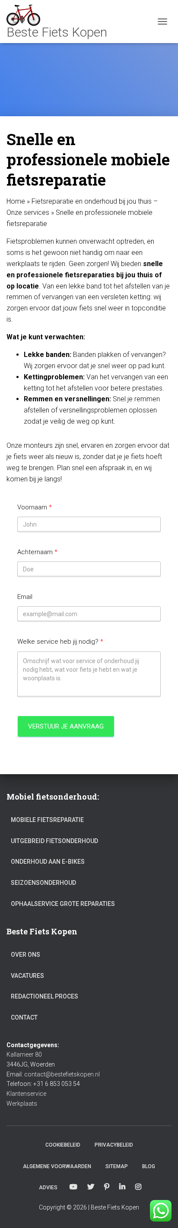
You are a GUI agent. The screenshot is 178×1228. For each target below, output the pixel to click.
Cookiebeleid (62, 1145)
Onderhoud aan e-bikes (48, 861)
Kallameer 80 (24, 1054)
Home (15, 201)
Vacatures (27, 975)
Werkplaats (21, 1103)
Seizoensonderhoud (43, 882)
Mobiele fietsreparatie (47, 819)
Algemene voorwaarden (57, 1166)
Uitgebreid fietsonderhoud (54, 840)
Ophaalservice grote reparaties (63, 903)
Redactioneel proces (44, 996)
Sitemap (116, 1166)
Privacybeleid (114, 1145)
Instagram (138, 1187)
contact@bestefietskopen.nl (62, 1074)
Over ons (25, 954)
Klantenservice (26, 1093)
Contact (24, 1017)
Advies (48, 1188)
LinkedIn (122, 1187)
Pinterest (107, 1187)
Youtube (73, 1187)
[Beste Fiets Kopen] (60, 21)
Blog (148, 1166)
